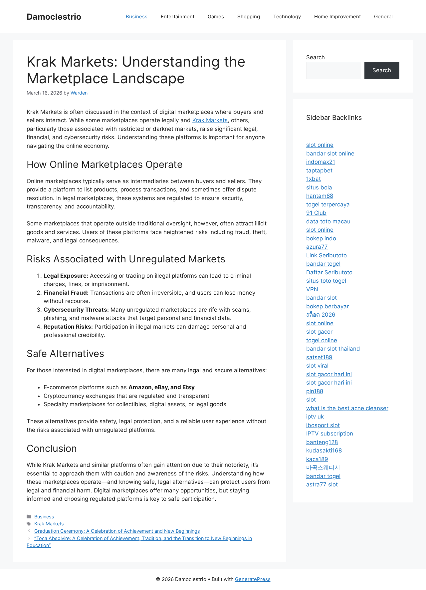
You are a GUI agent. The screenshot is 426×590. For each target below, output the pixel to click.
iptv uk (315, 416)
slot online (319, 145)
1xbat (313, 178)
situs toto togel (326, 280)
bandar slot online (330, 153)
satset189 (319, 357)
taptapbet (319, 170)
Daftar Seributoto (329, 272)
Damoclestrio (54, 17)
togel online (321, 340)
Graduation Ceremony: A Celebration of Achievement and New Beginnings (117, 531)
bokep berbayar (327, 306)
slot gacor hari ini (329, 374)
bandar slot (321, 297)
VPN (312, 289)
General (383, 16)
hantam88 (319, 195)
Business (136, 16)
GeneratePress (253, 579)
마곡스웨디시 (323, 467)
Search (315, 57)
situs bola (319, 187)
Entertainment (177, 16)
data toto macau (328, 221)
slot (311, 399)
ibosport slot (323, 425)
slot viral (317, 365)
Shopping (248, 16)
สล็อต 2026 (320, 314)
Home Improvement (337, 16)
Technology (287, 16)
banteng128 (322, 442)
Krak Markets (210, 120)
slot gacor (319, 331)
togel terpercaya (328, 204)
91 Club (316, 212)
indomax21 (320, 161)
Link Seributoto (326, 255)
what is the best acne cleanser (347, 408)
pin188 (314, 391)
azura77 (317, 246)
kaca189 (317, 459)
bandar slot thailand (333, 348)
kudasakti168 (324, 450)
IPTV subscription (329, 433)
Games (216, 16)
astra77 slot (322, 484)
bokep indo (321, 238)
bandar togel (323, 263)
